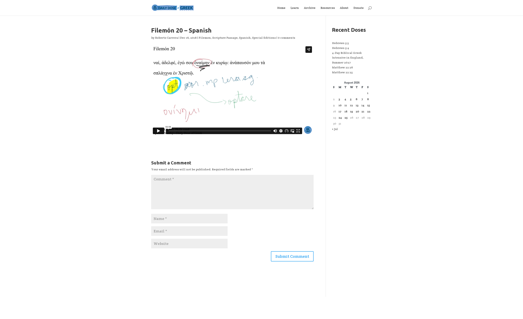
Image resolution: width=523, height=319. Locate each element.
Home (281, 8)
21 (362, 111)
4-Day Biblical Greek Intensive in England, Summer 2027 (347, 57)
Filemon (205, 38)
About (344, 8)
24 (340, 117)
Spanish (245, 38)
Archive (309, 8)
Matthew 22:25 (342, 72)
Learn (295, 8)
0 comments (286, 38)
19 (351, 111)
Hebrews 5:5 (340, 43)
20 (357, 111)
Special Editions (264, 38)
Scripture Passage (225, 38)
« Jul (335, 129)
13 (357, 105)
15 (368, 105)
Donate (358, 8)
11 (345, 105)
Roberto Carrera (166, 38)
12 (351, 105)
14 (362, 105)
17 (340, 111)
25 (346, 117)
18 (345, 111)
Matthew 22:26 (342, 67)
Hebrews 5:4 (340, 48)
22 (368, 111)
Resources (328, 8)
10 (340, 105)
